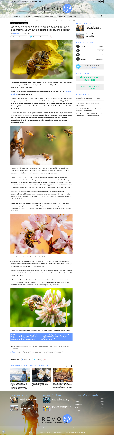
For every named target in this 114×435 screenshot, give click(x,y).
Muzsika (87, 401)
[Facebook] (93, 1)
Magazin (27, 16)
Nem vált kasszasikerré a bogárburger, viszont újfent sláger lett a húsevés (40, 385)
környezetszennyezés (39, 352)
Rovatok (72, 16)
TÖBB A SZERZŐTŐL (38, 366)
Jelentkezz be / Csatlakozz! (39, 1)
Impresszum (28, 428)
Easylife (37, 16)
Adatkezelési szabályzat (69, 428)
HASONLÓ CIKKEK (19, 366)
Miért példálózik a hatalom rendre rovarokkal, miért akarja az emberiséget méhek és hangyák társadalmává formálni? (62, 385)
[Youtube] (102, 1)
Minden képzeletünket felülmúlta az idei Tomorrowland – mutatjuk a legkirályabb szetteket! (89, 115)
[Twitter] (99, 1)
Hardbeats (61, 16)
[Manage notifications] (3, 431)
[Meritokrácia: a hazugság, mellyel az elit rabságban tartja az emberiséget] (46, 408)
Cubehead (49, 16)
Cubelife (87, 407)
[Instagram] (96, 1)
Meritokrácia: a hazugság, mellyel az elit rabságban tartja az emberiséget (61, 407)
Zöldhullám (24, 23)
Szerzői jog (86, 428)
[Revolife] (57, 12)
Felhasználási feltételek (45, 428)
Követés (101, 51)
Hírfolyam (87, 398)
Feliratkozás (100, 59)
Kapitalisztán (87, 404)
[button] (101, 16)
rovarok (59, 352)
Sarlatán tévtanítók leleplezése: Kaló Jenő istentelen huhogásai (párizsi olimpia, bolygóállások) (88, 103)
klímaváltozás (23, 352)
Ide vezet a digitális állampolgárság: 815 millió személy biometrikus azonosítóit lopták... (61, 400)
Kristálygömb (20, 20)
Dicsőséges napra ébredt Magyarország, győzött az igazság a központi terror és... (94, 27)
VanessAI (16, 33)
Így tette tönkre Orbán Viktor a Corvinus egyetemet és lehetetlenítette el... (94, 35)
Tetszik (101, 46)
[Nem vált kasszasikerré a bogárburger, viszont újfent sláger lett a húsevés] (41, 375)
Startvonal (15, 16)
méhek (51, 352)
